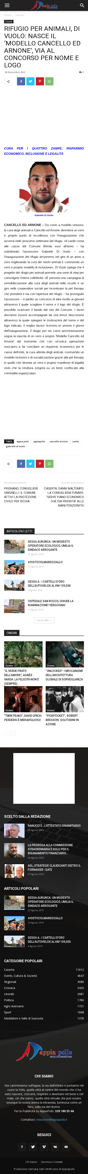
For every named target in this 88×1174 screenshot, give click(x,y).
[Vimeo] (44, 1147)
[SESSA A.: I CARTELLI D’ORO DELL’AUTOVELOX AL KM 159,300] (14, 585)
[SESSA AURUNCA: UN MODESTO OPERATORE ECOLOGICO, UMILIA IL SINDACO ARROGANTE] (14, 547)
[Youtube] (66, 1147)
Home (7, 15)
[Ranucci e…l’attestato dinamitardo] (14, 831)
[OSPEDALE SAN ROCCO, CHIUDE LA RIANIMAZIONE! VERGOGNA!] (14, 606)
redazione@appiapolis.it (51, 1119)
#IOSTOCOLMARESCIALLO (45, 562)
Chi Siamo (31, 1162)
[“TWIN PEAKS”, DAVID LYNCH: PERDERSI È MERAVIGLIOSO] (23, 699)
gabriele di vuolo (15, 446)
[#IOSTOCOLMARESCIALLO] (14, 567)
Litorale (19, 15)
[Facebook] (22, 1147)
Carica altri (42, 620)
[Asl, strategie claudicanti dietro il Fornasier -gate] (14, 871)
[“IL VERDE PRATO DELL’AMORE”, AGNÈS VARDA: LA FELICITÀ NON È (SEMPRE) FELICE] (23, 654)
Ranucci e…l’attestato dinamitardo (54, 825)
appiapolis (39, 441)
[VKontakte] (55, 1147)
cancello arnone (59, 441)
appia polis (23, 441)
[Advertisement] (44, 116)
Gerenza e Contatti (52, 1162)
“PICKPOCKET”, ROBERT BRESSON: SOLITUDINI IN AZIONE (62, 720)
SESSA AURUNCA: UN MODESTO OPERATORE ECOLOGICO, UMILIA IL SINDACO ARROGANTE (50, 545)
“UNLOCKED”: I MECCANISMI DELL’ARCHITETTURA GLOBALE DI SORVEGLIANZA (64, 675)
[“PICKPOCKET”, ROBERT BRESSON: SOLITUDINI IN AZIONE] (65, 699)
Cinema (9, 665)
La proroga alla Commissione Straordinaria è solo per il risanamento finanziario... (50, 849)
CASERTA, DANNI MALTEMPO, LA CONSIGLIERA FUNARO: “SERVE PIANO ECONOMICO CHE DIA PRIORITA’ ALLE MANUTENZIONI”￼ (64, 497)
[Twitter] (33, 1147)
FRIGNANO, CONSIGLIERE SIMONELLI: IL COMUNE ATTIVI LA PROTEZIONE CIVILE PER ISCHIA (21, 495)
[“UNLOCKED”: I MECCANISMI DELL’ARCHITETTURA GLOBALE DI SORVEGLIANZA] (65, 654)
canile (75, 441)
